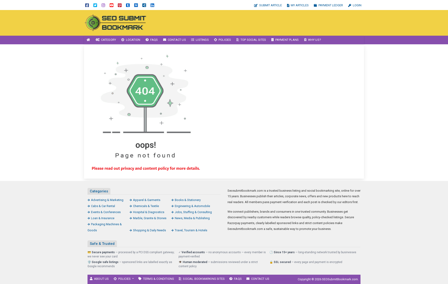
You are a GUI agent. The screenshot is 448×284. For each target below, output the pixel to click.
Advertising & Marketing (107, 200)
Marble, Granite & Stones (149, 218)
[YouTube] (111, 5)
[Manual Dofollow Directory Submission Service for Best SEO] (115, 22)
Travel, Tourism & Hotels (191, 230)
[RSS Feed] (144, 5)
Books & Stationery (188, 200)
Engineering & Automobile (192, 206)
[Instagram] (103, 5)
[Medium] (136, 5)
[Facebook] (87, 5)
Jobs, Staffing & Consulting (193, 212)
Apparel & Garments (146, 200)
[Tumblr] (128, 5)
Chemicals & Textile (146, 206)
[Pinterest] (120, 5)
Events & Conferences (106, 212)
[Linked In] (152, 5)
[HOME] (88, 40)
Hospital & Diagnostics (148, 212)
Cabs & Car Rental (103, 206)
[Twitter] (95, 5)
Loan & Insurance (102, 218)
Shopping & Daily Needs (149, 230)
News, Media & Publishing (192, 218)
